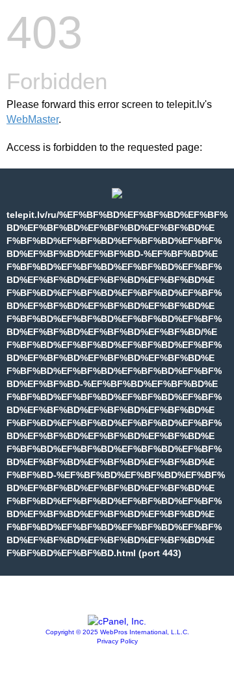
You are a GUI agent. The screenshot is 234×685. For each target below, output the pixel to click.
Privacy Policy (117, 641)
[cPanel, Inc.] (117, 621)
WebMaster (32, 119)
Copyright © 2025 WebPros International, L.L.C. (117, 632)
